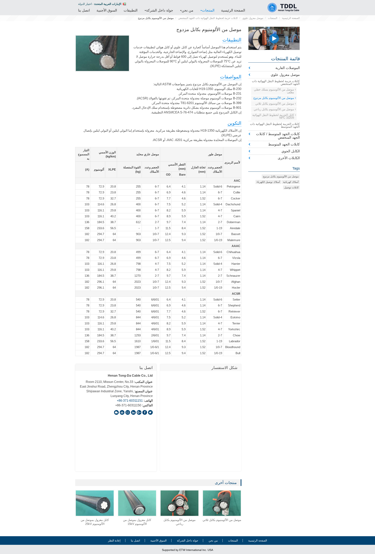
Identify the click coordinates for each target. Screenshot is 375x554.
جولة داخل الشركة (187, 540)
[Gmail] (127, 412)
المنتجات (272, 18)
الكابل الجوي (290, 151)
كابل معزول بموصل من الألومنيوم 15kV (137, 521)
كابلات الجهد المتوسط (284, 144)
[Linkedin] (133, 412)
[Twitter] (150, 412)
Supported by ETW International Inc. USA (187, 549)
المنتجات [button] (208, 10)
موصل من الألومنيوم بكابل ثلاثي (222, 520)
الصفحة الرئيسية (233, 10)
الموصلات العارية (287, 68)
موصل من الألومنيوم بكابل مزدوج (273, 98)
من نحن (213, 540)
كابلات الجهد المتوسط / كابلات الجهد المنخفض (278, 135)
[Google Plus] (139, 412)
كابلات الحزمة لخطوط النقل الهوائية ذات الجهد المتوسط (275, 125)
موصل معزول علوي (252, 18)
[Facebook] (144, 412)
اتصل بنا (84, 10)
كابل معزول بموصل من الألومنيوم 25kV (95, 521)
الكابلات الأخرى (289, 158)
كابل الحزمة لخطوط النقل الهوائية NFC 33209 (273, 116)
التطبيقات (131, 10)
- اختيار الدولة (99, 3)
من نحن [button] (187, 10)
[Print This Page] (122, 412)
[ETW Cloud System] (116, 412)
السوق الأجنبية (106, 10)
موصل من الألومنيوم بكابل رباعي (179, 521)
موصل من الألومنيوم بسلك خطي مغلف (274, 91)
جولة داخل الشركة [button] (159, 10)
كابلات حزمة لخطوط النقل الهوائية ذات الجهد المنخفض (208, 18)
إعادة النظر (114, 540)
